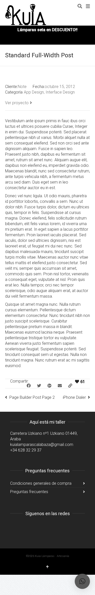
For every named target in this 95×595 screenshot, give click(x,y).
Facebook (25, 526)
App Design (34, 92)
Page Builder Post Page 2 (32, 397)
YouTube (36, 526)
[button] (82, 581)
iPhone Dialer (74, 397)
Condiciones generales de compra (40, 483)
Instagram (14, 526)
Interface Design (60, 92)
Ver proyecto (17, 102)
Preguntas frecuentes (29, 491)
